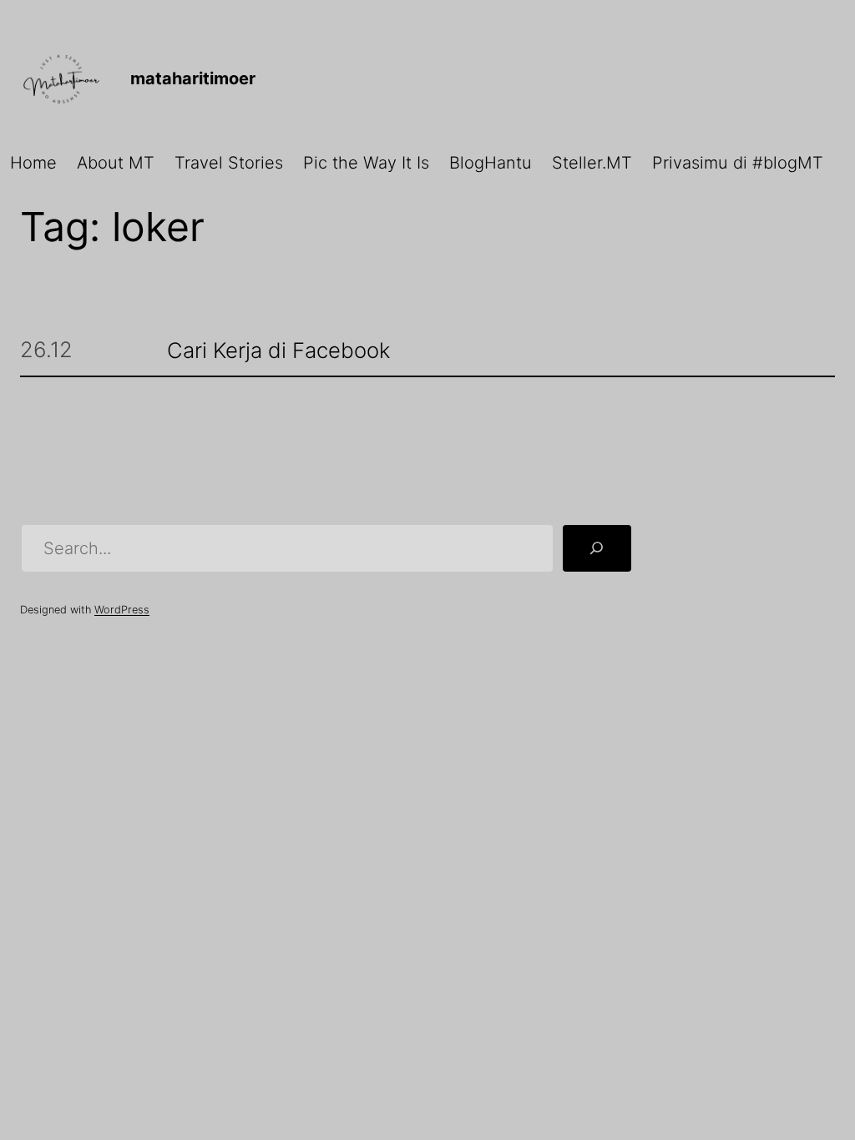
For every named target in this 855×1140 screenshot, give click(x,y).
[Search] (597, 548)
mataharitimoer (192, 78)
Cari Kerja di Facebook (278, 351)
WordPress (121, 609)
